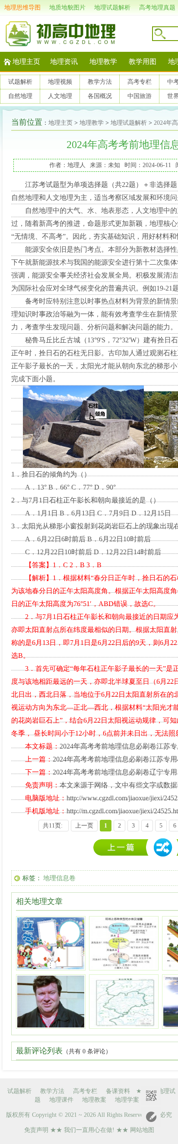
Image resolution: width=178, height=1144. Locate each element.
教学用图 (142, 61)
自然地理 (20, 96)
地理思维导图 (22, 7)
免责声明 (36, 1130)
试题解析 (20, 82)
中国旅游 (139, 96)
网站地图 (142, 1130)
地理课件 (61, 1100)
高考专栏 (139, 82)
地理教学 (103, 61)
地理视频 (60, 82)
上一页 (84, 825)
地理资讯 (64, 61)
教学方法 (100, 82)
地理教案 (94, 1100)
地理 (32, 197)
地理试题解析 (112, 7)
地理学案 (127, 1100)
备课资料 (118, 1091)
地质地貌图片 (67, 7)
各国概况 (100, 96)
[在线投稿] (151, 1117)
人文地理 (60, 96)
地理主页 (26, 61)
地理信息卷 (59, 878)
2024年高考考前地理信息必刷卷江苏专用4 (123, 847)
